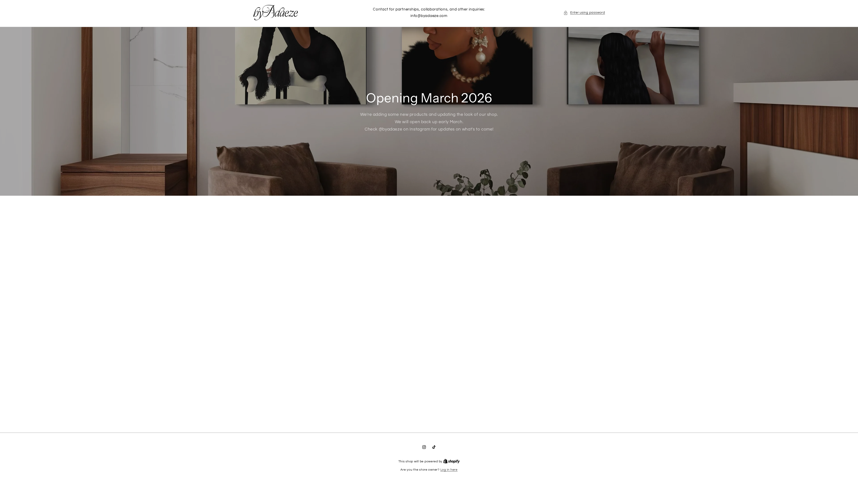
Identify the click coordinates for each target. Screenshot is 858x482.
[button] (584, 13)
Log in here (449, 469)
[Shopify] (451, 461)
